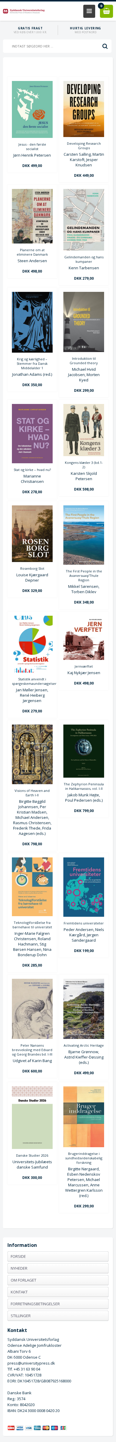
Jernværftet (84, 666)
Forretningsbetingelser (35, 1303)
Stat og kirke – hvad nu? (32, 469)
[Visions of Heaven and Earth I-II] (32, 782)
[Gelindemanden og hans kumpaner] (83, 249)
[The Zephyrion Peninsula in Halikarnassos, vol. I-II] (83, 776)
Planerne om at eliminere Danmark (32, 252)
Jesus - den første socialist (32, 146)
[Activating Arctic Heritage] (83, 1037)
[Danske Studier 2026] (32, 1147)
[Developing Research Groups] (83, 135)
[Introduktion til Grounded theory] (83, 350)
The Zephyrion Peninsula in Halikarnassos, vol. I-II (84, 786)
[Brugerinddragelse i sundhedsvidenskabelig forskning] (83, 1145)
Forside (18, 1256)
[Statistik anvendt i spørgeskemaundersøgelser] (32, 671)
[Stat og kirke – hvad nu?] (32, 461)
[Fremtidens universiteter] (83, 915)
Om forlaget (23, 1280)
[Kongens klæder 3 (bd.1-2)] (83, 454)
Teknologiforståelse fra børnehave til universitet (32, 924)
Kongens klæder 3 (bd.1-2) (84, 464)
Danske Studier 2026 (32, 1155)
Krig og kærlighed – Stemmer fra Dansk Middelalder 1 (32, 363)
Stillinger (21, 1315)
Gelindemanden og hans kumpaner (84, 259)
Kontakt (19, 1292)
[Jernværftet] (83, 658)
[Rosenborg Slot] (32, 560)
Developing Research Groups (84, 145)
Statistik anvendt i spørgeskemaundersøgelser (32, 681)
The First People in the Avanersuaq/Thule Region (84, 575)
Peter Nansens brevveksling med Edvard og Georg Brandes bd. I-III (32, 1049)
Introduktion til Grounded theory (84, 360)
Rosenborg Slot (32, 568)
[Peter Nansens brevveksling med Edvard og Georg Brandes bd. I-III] (32, 1037)
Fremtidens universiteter (84, 923)
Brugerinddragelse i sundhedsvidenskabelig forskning (83, 1158)
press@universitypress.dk (31, 1363)
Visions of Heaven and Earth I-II (32, 792)
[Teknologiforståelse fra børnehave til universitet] (32, 914)
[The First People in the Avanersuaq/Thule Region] (83, 563)
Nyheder (19, 1268)
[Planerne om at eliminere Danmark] (32, 242)
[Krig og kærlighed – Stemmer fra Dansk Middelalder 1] (32, 351)
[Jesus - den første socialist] (32, 136)
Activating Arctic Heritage (84, 1045)
